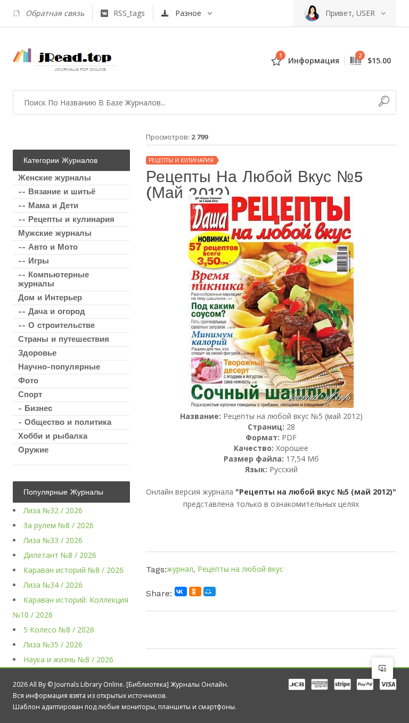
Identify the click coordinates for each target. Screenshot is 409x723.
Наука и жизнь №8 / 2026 (68, 659)
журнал (180, 569)
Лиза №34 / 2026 (53, 585)
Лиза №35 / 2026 (53, 644)
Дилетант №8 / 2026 (59, 555)
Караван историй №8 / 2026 (73, 570)
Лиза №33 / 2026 (53, 540)
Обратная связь (55, 13)
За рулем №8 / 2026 (58, 525)
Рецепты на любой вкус (240, 569)
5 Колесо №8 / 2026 (58, 630)
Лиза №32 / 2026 (53, 510)
